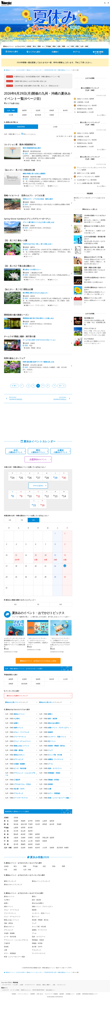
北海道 (29, 46)
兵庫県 (30, 838)
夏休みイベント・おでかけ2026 (14, 46)
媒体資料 (62, 994)
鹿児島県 (38, 115)
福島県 (52, 821)
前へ (15, 386)
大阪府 (16, 838)
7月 (38, 604)
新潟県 (30, 827)
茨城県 (59, 824)
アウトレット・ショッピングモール (16, 940)
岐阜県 (23, 834)
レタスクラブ (5, 990)
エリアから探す (34, 52)
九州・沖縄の (15, 714)
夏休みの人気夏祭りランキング (17, 696)
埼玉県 (37, 824)
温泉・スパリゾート (38, 937)
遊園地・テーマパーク (39, 930)
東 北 (6, 821)
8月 (61, 604)
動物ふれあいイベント (11, 920)
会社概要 (78, 994)
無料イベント (8, 906)
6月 (15, 604)
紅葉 (54, 984)
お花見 (21, 984)
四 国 (6, 844)
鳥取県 (37, 841)
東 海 (6, 834)
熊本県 (65, 110)
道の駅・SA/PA (37, 947)
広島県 (16, 841)
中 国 (6, 841)
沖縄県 (51, 115)
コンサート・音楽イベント (41, 913)
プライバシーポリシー (23, 994)
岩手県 (30, 821)
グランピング (8, 930)
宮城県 (16, 821)
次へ (60, 386)
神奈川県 (24, 824)
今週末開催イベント (99, 53)
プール (77, 52)
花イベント (35, 916)
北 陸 (6, 831)
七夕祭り (7, 900)
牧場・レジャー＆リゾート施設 (14, 957)
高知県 (37, 844)
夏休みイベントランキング (41, 881)
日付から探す (13, 51)
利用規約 (14, 994)
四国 (77, 46)
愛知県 (16, 834)
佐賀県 (38, 110)
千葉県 (30, 824)
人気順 (55, 127)
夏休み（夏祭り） (47, 984)
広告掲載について (70, 994)
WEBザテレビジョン (26, 990)
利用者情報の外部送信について (89, 994)
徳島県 (30, 844)
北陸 (58, 46)
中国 (72, 46)
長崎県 (51, 110)
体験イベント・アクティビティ (42, 906)
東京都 (16, 824)
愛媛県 (23, 844)
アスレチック (36, 950)
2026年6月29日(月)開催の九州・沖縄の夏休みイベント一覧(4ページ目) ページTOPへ (47, 968)
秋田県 (37, 821)
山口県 (30, 841)
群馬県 (44, 824)
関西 (63, 46)
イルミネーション (61, 984)
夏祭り (56, 52)
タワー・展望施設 (10, 953)
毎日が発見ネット (50, 990)
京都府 (23, 838)
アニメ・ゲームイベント (12, 916)
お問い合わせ (40, 994)
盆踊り (6, 903)
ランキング (16, 702)
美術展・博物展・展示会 (40, 920)
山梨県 (16, 827)
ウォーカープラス (6, 984)
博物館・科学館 (37, 943)
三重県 (30, 834)
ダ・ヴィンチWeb (15, 990)
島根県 (44, 841)
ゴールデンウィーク (30, 984)
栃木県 (52, 824)
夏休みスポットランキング (13, 884)
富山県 (23, 831)
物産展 (34, 910)
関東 (39, 46)
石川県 (16, 831)
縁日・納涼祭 (36, 900)
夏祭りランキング (10, 881)
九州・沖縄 (84, 46)
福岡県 (24, 110)
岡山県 (23, 841)
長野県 (23, 827)
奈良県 (37, 838)
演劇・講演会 (8, 923)
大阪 (67, 46)
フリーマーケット (10, 913)
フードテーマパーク (38, 953)
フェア (34, 923)
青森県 (23, 821)
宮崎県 (24, 115)
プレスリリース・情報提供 (51, 994)
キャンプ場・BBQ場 (39, 926)
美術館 (6, 947)
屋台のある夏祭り (38, 903)
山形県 (44, 821)
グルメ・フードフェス (11, 910)
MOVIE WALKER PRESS (38, 990)
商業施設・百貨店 (38, 940)
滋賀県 (52, 838)
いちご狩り (15, 984)
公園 (5, 950)
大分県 (11, 115)
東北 (34, 46)
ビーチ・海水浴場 (10, 937)
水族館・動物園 (9, 933)
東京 (43, 46)
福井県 (30, 831)
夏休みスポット (9, 926)
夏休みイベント (9, 896)
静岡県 (37, 834)
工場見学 (7, 943)
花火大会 (38, 984)
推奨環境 (33, 994)
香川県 (16, 844)
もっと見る (101, 115)
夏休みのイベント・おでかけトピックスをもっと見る (38, 661)
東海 (54, 46)
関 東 (6, 824)
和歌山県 (45, 838)
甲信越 (48, 46)
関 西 (6, 838)
